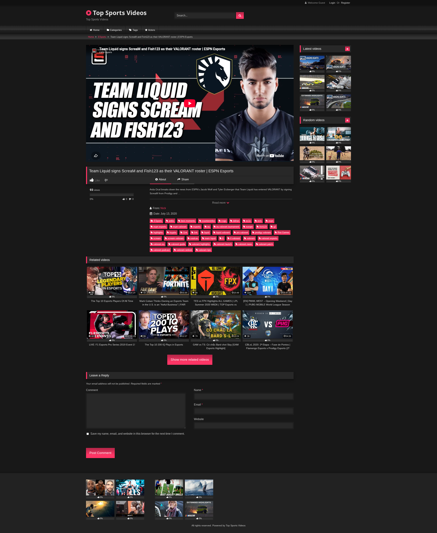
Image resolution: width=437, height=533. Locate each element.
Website (199, 419)
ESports (102, 37)
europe (249, 226)
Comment (92, 390)
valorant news (245, 244)
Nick (163, 208)
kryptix (173, 232)
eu (208, 226)
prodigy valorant (263, 232)
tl (222, 238)
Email (198, 404)
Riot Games (283, 232)
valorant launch (224, 244)
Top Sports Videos (119, 13)
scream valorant (176, 238)
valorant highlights (201, 244)
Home (96, 30)
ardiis (171, 221)
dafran (236, 221)
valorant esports (269, 238)
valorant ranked (184, 250)
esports (197, 226)
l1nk (185, 232)
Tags (135, 30)
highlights (158, 232)
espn (271, 221)
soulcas (194, 238)
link (196, 232)
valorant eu (158, 244)
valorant (251, 238)
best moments (188, 221)
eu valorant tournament (227, 226)
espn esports (159, 226)
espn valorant (179, 226)
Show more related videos (190, 359)
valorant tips (205, 250)
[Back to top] (426, 522)
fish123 (263, 226)
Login (332, 2)
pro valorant (242, 232)
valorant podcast (161, 250)
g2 (274, 226)
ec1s (248, 221)
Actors (151, 30)
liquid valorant (223, 232)
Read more (219, 202)
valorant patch (266, 244)
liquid (206, 232)
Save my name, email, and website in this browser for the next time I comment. (137, 433)
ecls (260, 221)
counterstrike (208, 221)
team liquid (210, 238)
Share (185, 179)
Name (198, 390)
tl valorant (235, 238)
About (162, 179)
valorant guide (178, 244)
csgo (223, 221)
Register (345, 2)
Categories (116, 30)
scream (157, 238)
